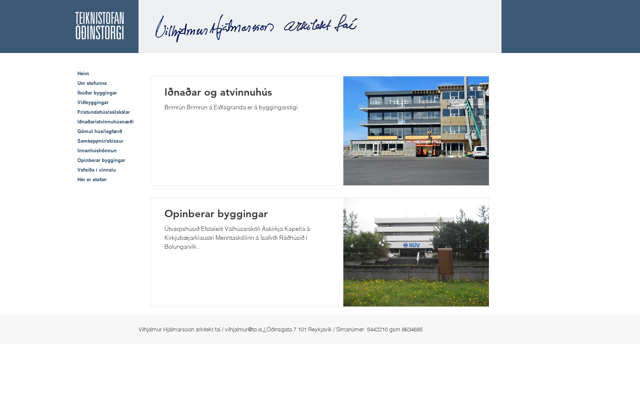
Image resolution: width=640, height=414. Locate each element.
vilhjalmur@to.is (243, 329)
